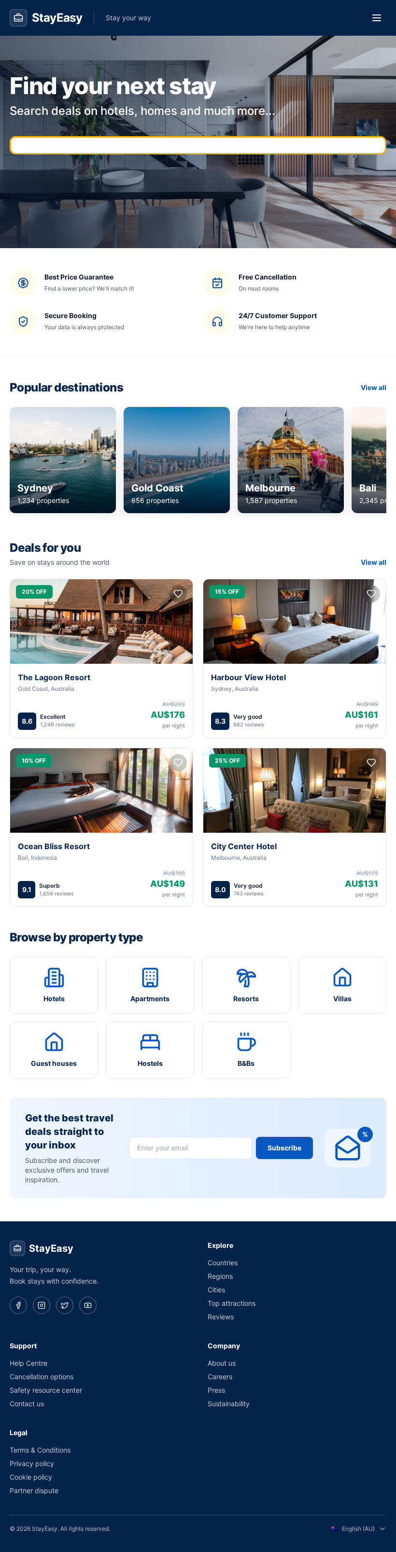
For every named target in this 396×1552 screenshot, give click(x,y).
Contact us (27, 1403)
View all (373, 387)
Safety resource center (46, 1390)
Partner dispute (34, 1490)
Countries (223, 1262)
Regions (220, 1276)
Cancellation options (41, 1376)
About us (222, 1363)
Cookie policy (31, 1477)
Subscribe (284, 1148)
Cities (216, 1290)
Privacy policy (32, 1463)
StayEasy (51, 1248)
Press (216, 1390)
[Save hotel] (178, 593)
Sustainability (229, 1403)
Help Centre (28, 1363)
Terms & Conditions (40, 1450)
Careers (220, 1376)
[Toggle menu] (376, 18)
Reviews (221, 1317)
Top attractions (231, 1303)
